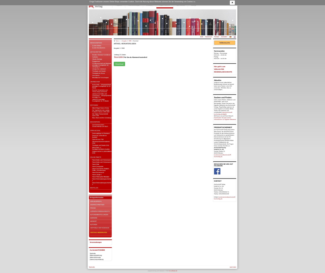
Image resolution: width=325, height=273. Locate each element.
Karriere (93, 218)
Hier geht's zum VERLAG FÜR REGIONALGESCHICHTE (223, 69)
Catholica (95, 57)
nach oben (233, 267)
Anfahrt (93, 221)
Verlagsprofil (96, 201)
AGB (201, 37)
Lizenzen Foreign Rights (100, 211)
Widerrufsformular (95, 257)
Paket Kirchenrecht (98, 172)
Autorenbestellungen (99, 214)
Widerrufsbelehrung (96, 255)
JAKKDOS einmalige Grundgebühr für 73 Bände (100, 100)
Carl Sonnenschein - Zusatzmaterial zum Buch (100, 125)
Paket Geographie (97, 166)
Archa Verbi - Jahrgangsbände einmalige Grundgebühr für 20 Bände (101, 86)
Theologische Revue (98, 73)
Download (119, 64)
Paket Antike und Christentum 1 (101, 160)
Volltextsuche (224, 43)
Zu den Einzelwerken (98, 48)
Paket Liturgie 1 (97, 174)
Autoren (93, 224)
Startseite (93, 253)
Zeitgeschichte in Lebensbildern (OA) (102, 152)
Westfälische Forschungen (100, 77)
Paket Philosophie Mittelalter (100, 177)
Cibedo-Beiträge (97, 59)
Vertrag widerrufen (98, 232)
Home (117, 41)
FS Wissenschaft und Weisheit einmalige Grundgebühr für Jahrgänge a (101, 65)
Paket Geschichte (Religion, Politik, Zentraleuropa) (100, 169)
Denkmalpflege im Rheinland (101, 133)
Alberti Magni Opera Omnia (100, 108)
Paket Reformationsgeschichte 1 (101, 179)
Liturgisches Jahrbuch (99, 69)
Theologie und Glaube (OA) (100, 145)
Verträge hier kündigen (99, 228)
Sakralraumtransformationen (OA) (101, 142)
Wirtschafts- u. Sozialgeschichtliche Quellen (101, 148)
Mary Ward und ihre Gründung (101, 118)
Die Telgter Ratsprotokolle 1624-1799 (100, 114)
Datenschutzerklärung (96, 259)
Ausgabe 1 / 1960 (126, 41)
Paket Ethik (95, 164)
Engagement (96, 61)
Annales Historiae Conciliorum (101, 55)
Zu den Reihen (96, 45)
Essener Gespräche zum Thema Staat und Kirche (100, 90)
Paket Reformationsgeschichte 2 (101, 183)
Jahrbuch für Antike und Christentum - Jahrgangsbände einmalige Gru (101, 95)
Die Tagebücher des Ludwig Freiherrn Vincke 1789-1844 (100, 111)
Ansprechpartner (97, 204)
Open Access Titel (97, 139)
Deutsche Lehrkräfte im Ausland (99, 136)
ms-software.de (173, 270)
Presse (93, 208)
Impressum (208, 37)
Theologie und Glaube (99, 71)
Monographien (96, 43)
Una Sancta (95, 75)
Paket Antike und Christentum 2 (101, 162)
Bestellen (94, 188)
